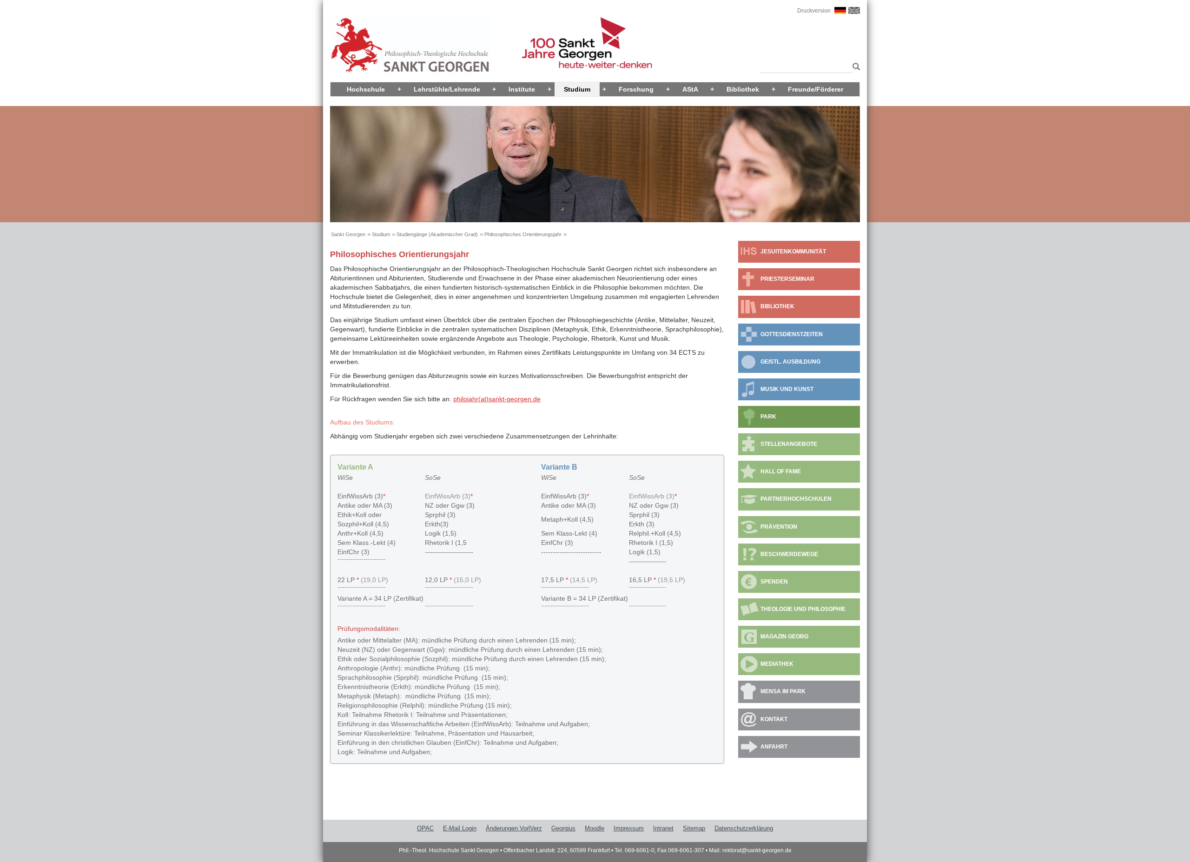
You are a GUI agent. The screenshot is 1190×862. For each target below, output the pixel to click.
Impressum (629, 828)
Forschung (636, 89)
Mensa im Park (783, 691)
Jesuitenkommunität (793, 251)
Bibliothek (743, 89)
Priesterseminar (787, 279)
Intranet (663, 828)
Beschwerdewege (789, 554)
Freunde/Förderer (815, 89)
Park (768, 416)
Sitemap (694, 828)
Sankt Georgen (348, 234)
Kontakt (773, 719)
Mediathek (776, 664)
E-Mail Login (459, 828)
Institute (522, 89)
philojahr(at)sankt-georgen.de (497, 399)
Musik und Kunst (786, 389)
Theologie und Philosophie (803, 609)
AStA (690, 89)
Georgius (563, 828)
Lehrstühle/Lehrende (447, 89)
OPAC (425, 828)
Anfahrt (773, 746)
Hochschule (366, 89)
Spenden (774, 581)
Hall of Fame (780, 471)
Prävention (778, 527)
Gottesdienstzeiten (791, 334)
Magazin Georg (784, 636)
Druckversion (814, 10)
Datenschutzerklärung (743, 828)
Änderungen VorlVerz (514, 828)
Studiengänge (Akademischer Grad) (437, 234)
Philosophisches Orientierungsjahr (523, 234)
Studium (577, 89)
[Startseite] (410, 45)
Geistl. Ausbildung (790, 361)
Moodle (594, 828)
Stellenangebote (788, 444)
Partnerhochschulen (796, 499)
